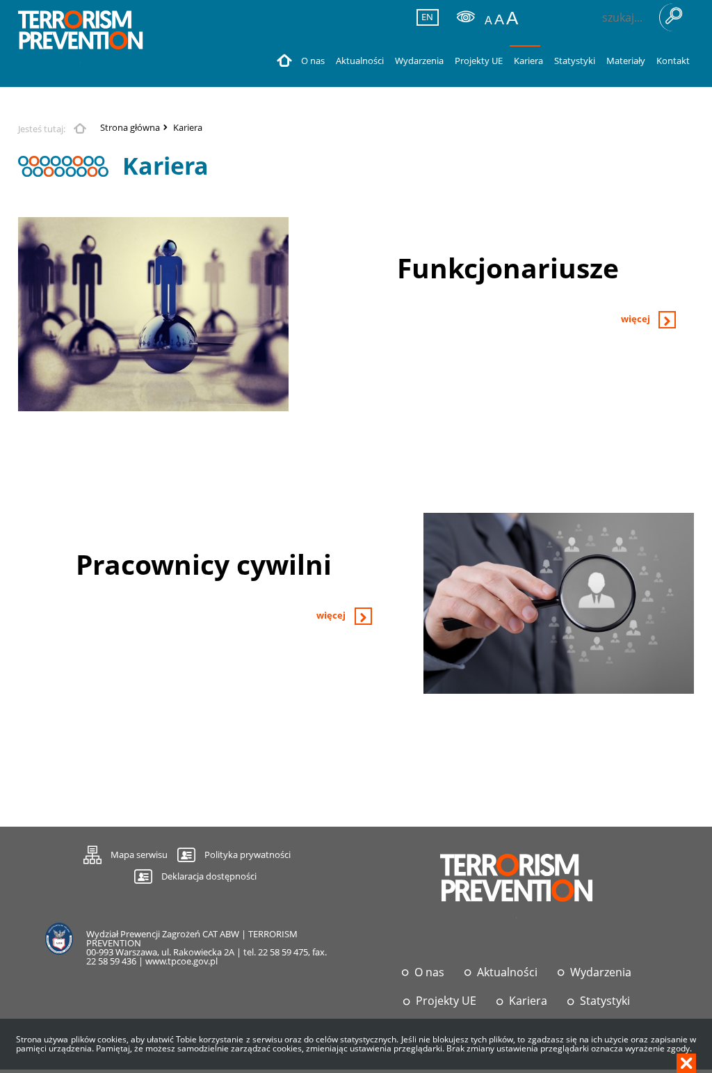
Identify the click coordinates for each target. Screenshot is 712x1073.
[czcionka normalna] (488, 21)
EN (425, 16)
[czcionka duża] (512, 18)
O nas (429, 972)
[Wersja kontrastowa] (466, 17)
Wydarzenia (600, 972)
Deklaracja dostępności (209, 876)
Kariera (187, 127)
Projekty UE (446, 1001)
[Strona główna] (80, 38)
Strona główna (130, 127)
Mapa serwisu (125, 853)
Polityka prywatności (247, 854)
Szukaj (673, 17)
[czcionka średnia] (499, 19)
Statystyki (605, 1001)
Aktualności (507, 972)
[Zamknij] (686, 1063)
